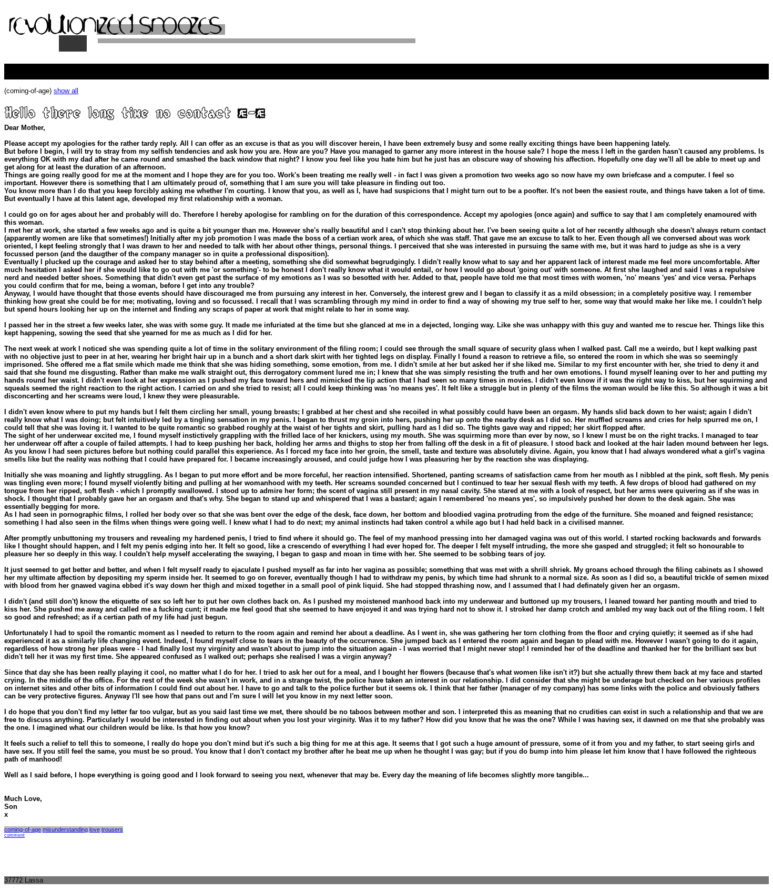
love (94, 829)
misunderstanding (65, 829)
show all (66, 91)
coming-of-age (22, 829)
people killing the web (36, 68)
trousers (112, 829)
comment (14, 835)
